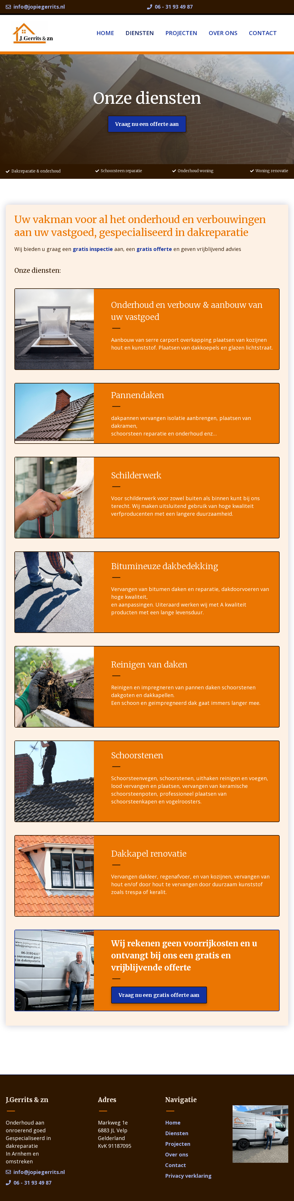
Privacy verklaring (188, 1175)
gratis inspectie (93, 248)
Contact (263, 33)
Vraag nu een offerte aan (147, 124)
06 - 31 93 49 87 (174, 6)
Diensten (139, 33)
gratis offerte (154, 248)
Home (105, 33)
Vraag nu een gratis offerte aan (159, 995)
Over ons (223, 33)
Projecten (181, 33)
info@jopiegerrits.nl (39, 6)
